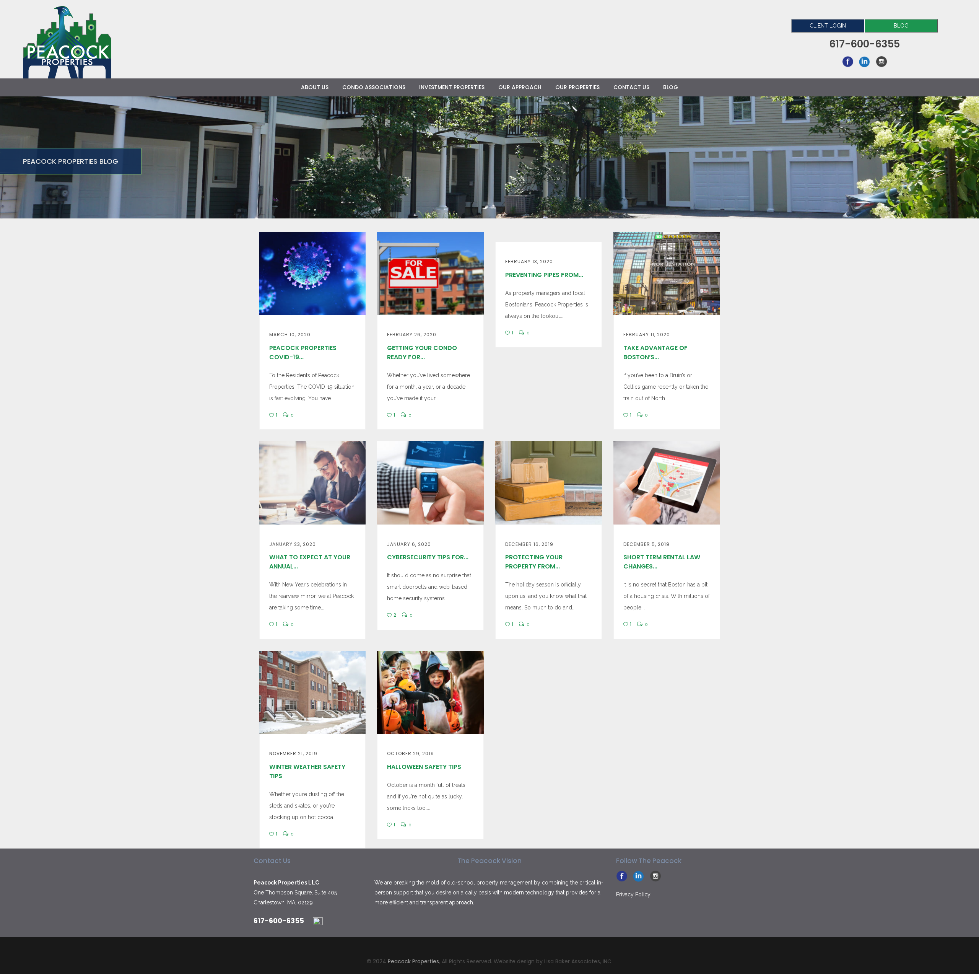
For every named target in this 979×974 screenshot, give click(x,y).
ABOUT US (315, 87)
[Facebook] (848, 61)
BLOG (901, 26)
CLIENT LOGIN (828, 26)
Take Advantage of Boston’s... (655, 353)
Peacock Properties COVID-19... (303, 353)
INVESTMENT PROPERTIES (452, 87)
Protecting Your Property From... (534, 562)
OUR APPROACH (520, 87)
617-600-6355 (279, 920)
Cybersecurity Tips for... (427, 557)
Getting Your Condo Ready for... (422, 353)
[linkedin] (864, 61)
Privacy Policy (633, 894)
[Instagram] (881, 61)
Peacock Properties (413, 961)
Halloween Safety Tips (424, 766)
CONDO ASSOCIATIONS (373, 87)
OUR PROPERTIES (577, 87)
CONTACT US (631, 87)
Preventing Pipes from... (544, 274)
